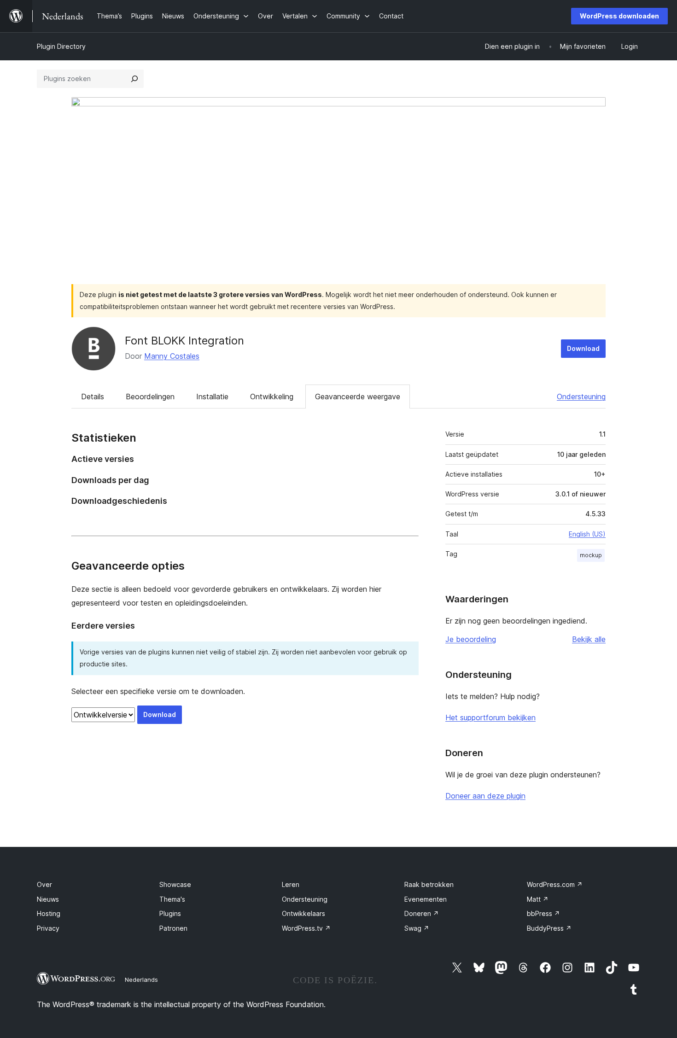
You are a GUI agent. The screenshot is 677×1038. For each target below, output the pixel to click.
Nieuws (48, 899)
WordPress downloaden (619, 16)
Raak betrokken (429, 884)
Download (583, 348)
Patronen (173, 928)
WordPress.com (555, 884)
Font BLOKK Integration (184, 340)
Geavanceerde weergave (357, 396)
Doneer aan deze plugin (485, 795)
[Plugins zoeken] (134, 79)
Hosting (48, 913)
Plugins (170, 913)
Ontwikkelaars (303, 913)
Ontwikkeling (271, 396)
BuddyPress (549, 928)
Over (44, 884)
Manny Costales (171, 356)
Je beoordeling (470, 639)
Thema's (172, 899)
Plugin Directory (61, 46)
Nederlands (141, 979)
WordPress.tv (306, 928)
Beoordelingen (150, 396)
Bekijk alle (589, 639)
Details (92, 396)
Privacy (48, 928)
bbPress (543, 913)
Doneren (421, 913)
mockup (591, 555)
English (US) (587, 534)
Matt (538, 899)
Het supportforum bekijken (490, 717)
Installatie (212, 396)
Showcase (175, 884)
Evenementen (425, 899)
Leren (290, 884)
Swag (416, 928)
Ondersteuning (581, 396)
